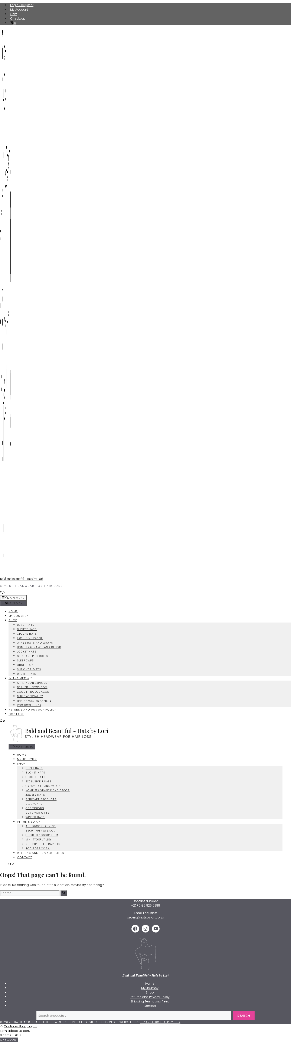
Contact (16, 714)
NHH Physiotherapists (34, 700)
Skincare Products (32, 656)
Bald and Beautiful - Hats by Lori (21, 579)
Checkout (17, 18)
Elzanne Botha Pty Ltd (160, 1022)
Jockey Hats (26, 651)
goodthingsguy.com (33, 692)
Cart (13, 14)
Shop (13, 620)
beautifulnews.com (32, 687)
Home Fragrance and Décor (39, 647)
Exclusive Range (30, 638)
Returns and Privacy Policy (32, 710)
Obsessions (26, 665)
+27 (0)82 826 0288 (145, 905)
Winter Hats (26, 674)
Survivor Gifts (29, 669)
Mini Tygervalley (30, 696)
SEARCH (243, 1016)
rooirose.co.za (29, 705)
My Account (19, 9)
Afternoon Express (32, 683)
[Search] (64, 893)
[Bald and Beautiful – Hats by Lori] (60, 742)
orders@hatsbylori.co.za (145, 917)
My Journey (18, 616)
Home (13, 611)
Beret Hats (25, 625)
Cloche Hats (27, 633)
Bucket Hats (27, 629)
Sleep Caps (25, 660)
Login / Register (21, 5)
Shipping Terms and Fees (150, 1001)
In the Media (19, 678)
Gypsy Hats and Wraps (35, 642)
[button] (3, 593)
